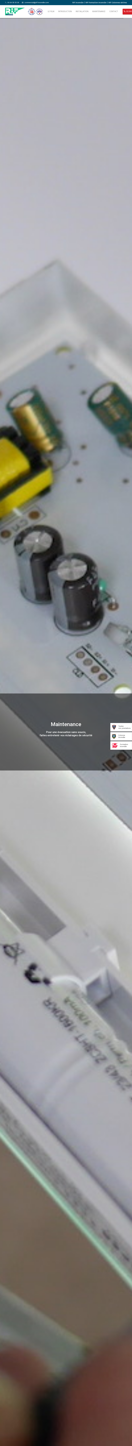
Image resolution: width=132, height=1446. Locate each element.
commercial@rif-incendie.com (36, 2)
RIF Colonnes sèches (118, 2)
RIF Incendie (78, 2)
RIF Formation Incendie (96, 2)
